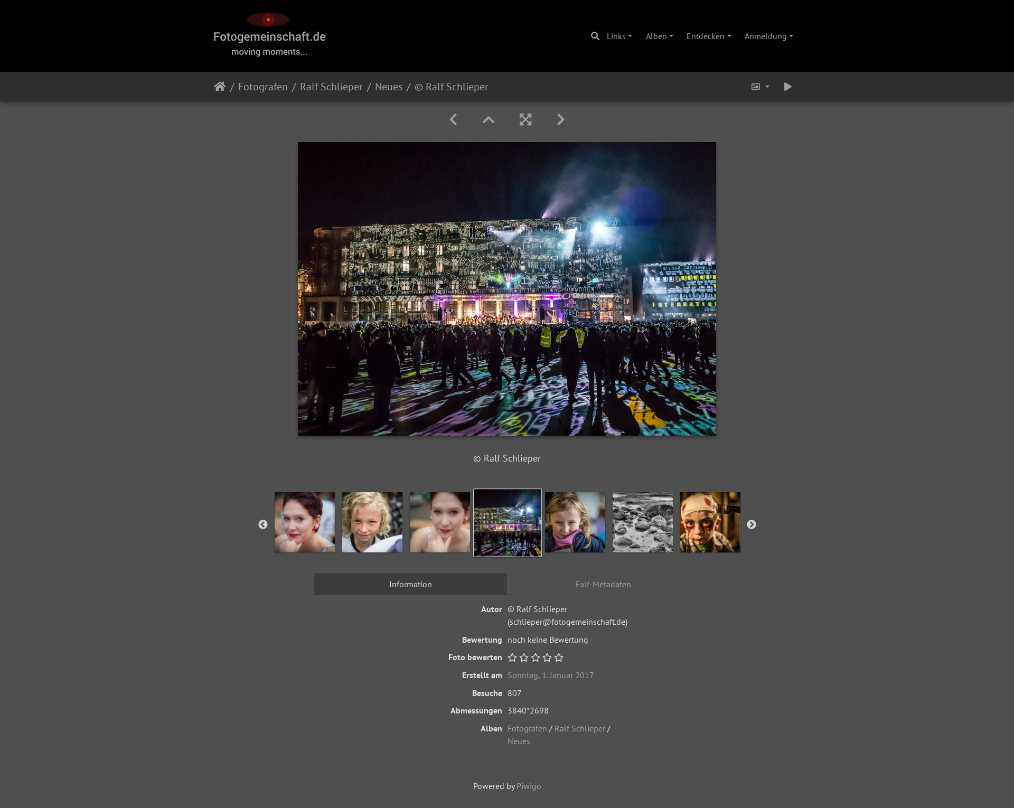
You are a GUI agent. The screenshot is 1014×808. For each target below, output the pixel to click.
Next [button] (751, 525)
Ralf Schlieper (331, 86)
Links (616, 36)
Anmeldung (766, 36)
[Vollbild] (525, 119)
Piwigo (529, 786)
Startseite (220, 87)
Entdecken (706, 36)
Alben (656, 36)
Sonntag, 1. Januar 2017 (551, 675)
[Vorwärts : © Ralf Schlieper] (561, 119)
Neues (388, 86)
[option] (305, 522)
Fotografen (263, 86)
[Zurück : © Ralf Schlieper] (453, 119)
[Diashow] (788, 86)
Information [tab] (410, 584)
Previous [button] (263, 525)
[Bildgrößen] (760, 86)
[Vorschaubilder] (488, 119)
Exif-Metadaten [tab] (603, 584)
